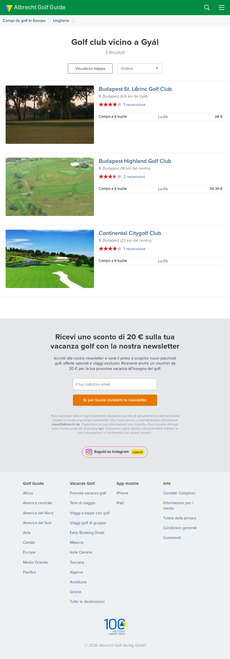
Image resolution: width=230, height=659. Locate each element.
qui (101, 428)
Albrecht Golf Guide (39, 7)
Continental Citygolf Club (130, 233)
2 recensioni (134, 176)
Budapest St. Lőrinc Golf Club (135, 89)
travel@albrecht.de (66, 424)
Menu (221, 7)
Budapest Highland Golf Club (135, 161)
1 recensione (134, 104)
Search (207, 7)
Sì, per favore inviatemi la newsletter (115, 400)
